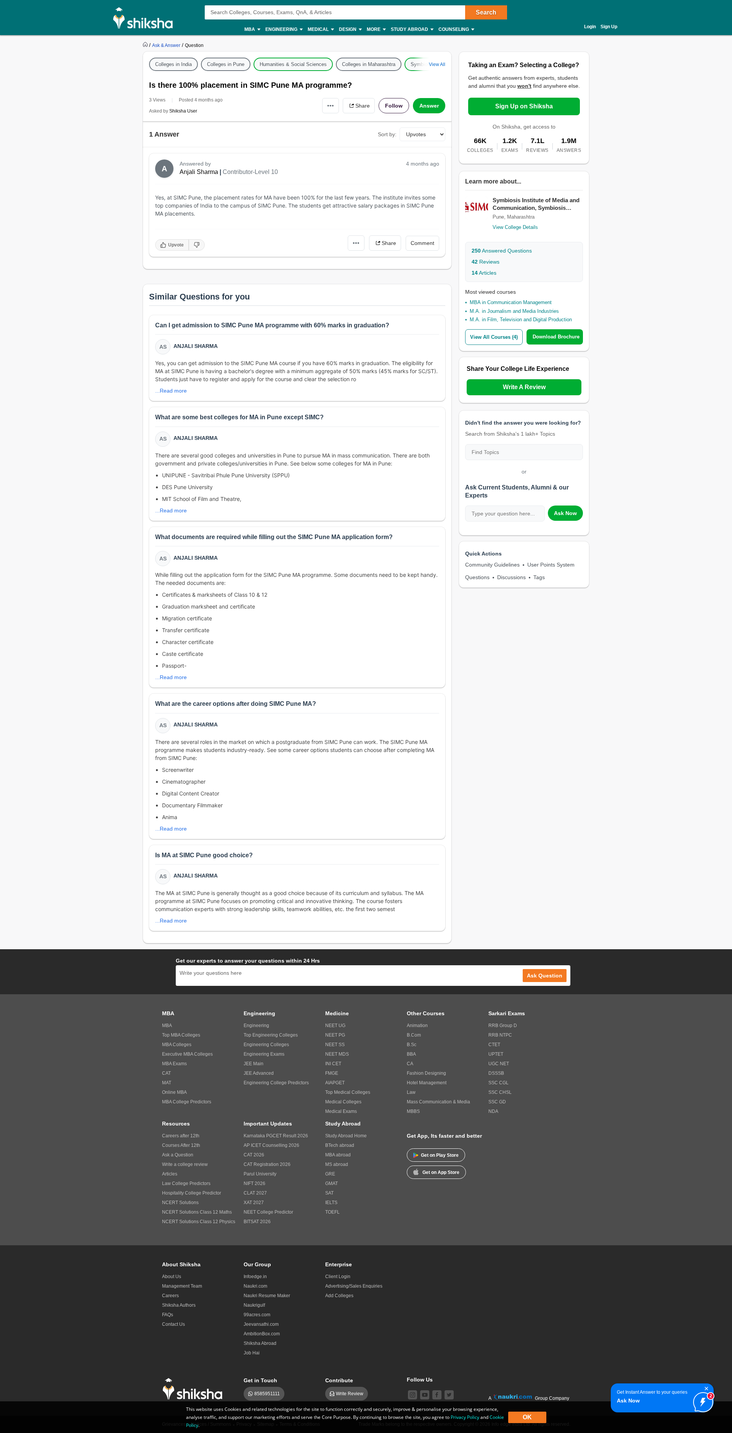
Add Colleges (339, 1295)
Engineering (256, 1025)
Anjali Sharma (199, 172)
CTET (494, 1044)
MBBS (413, 1111)
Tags (539, 577)
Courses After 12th (181, 1145)
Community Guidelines (492, 565)
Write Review (349, 1393)
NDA (493, 1111)
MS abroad (336, 1164)
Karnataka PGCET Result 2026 (276, 1135)
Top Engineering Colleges (271, 1035)
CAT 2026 (254, 1155)
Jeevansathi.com (261, 1324)
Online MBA (174, 1092)
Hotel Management (426, 1082)
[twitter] (449, 1394)
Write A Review (524, 387)
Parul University (260, 1174)
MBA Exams (174, 1063)
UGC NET (498, 1063)
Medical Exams (341, 1111)
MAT (166, 1082)
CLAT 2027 (255, 1193)
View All (437, 64)
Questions (477, 577)
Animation (417, 1025)
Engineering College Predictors (276, 1082)
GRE (330, 1174)
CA (410, 1063)
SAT (329, 1193)
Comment (422, 243)
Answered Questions (502, 251)
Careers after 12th (180, 1135)
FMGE (331, 1073)
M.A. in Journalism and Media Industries (514, 311)
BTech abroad (339, 1145)
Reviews (485, 262)
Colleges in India (173, 64)
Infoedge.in (255, 1276)
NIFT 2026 (254, 1183)
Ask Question (544, 976)
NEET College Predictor (268, 1212)
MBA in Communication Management (511, 302)
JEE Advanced (259, 1073)
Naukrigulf (254, 1305)
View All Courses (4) (494, 337)
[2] (701, 1400)
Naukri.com (255, 1286)
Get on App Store (440, 1172)
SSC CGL (498, 1082)
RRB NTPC (500, 1035)
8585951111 (267, 1393)
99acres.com (257, 1314)
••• (330, 105)
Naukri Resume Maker (267, 1295)
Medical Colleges (343, 1102)
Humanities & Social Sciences (293, 64)
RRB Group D (502, 1025)
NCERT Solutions (180, 1202)
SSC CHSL (500, 1092)
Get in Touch (260, 1380)
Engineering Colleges (266, 1044)
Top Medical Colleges (347, 1092)
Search (486, 12)
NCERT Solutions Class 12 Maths (197, 1212)
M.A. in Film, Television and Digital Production (521, 319)
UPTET (495, 1054)
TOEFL (332, 1212)
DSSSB (496, 1073)
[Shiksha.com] (145, 17)
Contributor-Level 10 (250, 172)
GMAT (331, 1183)
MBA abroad (338, 1155)
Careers (170, 1295)
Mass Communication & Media (438, 1102)
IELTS (331, 1202)
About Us (171, 1276)
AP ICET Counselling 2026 (271, 1145)
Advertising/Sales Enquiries (353, 1286)
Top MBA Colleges (181, 1035)
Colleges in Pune (225, 64)
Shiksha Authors (179, 1305)
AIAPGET (335, 1082)
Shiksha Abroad (260, 1343)
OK (527, 1417)
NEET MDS (337, 1054)
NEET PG (335, 1035)
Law (411, 1092)
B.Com (414, 1035)
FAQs (167, 1314)
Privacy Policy (465, 1417)
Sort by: (387, 134)
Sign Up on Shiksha (524, 106)
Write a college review (185, 1164)
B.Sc (411, 1044)
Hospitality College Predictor (191, 1193)
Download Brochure (556, 337)
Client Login (337, 1276)
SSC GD (497, 1102)
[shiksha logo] (194, 1389)
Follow (394, 106)
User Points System (551, 565)
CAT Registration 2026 (267, 1164)
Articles (484, 273)
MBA (167, 1025)
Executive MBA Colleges (187, 1054)
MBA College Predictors (186, 1102)
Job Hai (252, 1353)
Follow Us (420, 1380)
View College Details (515, 227)
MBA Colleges (176, 1044)
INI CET (333, 1063)
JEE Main (253, 1063)
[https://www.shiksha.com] (146, 45)
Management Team (182, 1286)
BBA (411, 1054)
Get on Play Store (440, 1155)
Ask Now (565, 513)
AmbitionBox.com (262, 1333)
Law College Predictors (186, 1183)
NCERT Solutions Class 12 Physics (198, 1221)
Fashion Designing (426, 1073)
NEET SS (335, 1044)
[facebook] (437, 1394)
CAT (166, 1073)
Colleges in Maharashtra (368, 64)
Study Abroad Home (346, 1135)
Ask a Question (177, 1155)
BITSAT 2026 (257, 1221)
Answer (429, 106)
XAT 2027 (254, 1202)
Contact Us (173, 1324)
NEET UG (335, 1025)
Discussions (511, 577)
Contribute (339, 1380)
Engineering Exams (264, 1054)
